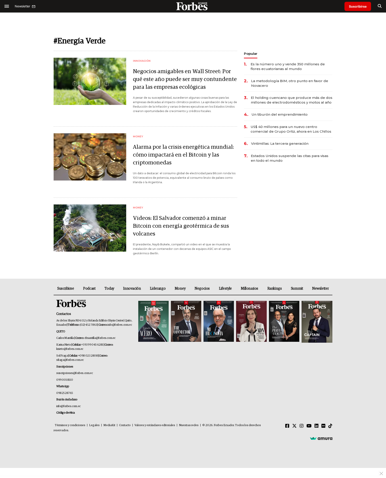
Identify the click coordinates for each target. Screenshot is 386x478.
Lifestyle (225, 288)
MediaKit (109, 425)
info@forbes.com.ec (119, 324)
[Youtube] (309, 426)
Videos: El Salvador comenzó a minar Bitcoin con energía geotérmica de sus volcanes (181, 226)
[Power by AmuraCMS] (321, 438)
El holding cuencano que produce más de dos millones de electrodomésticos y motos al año (291, 100)
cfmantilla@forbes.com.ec (99, 338)
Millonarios (249, 288)
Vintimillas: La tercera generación (279, 143)
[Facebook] (287, 426)
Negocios (202, 288)
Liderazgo (158, 288)
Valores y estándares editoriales (154, 425)
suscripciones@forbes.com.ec (74, 373)
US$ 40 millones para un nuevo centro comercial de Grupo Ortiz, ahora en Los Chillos (291, 129)
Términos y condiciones (70, 425)
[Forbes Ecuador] (193, 6)
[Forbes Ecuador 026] (316, 322)
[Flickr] (323, 426)
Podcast (89, 288)
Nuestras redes (189, 425)
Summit (297, 288)
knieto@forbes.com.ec (69, 349)
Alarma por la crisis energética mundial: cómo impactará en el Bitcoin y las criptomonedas (183, 155)
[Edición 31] (153, 322)
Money (180, 288)
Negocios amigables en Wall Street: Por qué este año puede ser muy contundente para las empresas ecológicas (185, 79)
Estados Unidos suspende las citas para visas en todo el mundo (289, 158)
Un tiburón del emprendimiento (280, 114)
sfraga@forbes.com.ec (70, 360)
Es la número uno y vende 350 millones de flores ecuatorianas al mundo (288, 66)
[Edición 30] (186, 322)
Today (109, 288)
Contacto (125, 425)
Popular (250, 53)
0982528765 (64, 393)
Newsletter (320, 288)
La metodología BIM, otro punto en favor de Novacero (289, 83)
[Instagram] (302, 426)
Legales (94, 425)
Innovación (132, 288)
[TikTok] (330, 426)
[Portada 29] (218, 322)
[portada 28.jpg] (251, 322)
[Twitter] (294, 426)
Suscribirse (358, 6)
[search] (380, 6)
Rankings (274, 288)
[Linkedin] (317, 426)
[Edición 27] (284, 322)
